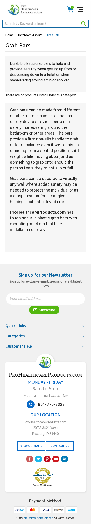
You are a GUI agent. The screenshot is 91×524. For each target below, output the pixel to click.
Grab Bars (53, 35)
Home (9, 35)
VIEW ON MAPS (31, 446)
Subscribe (46, 310)
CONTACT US (59, 446)
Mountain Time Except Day (45, 395)
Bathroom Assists (30, 35)
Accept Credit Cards (42, 485)
